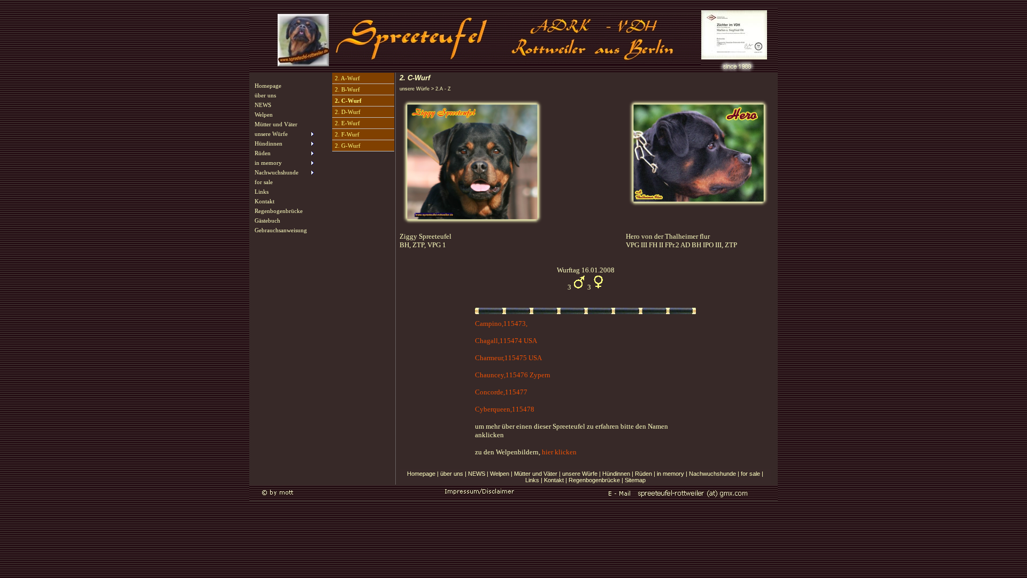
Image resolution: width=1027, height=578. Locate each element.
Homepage (268, 85)
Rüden (643, 473)
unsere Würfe (579, 473)
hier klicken (559, 452)
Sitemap (635, 480)
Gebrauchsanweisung (281, 230)
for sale (264, 182)
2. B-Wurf (347, 89)
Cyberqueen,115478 (504, 409)
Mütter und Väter (276, 124)
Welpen (264, 114)
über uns (265, 95)
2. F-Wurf (347, 134)
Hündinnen (616, 473)
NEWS (263, 105)
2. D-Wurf (348, 112)
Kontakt (264, 201)
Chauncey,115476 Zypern (512, 375)
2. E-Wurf (347, 123)
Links (262, 191)
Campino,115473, (501, 324)
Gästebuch (267, 220)
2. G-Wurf (348, 145)
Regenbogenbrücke (279, 211)
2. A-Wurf (347, 78)
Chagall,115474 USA (506, 341)
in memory (670, 473)
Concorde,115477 (501, 392)
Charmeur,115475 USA (508, 358)
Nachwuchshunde (712, 473)
